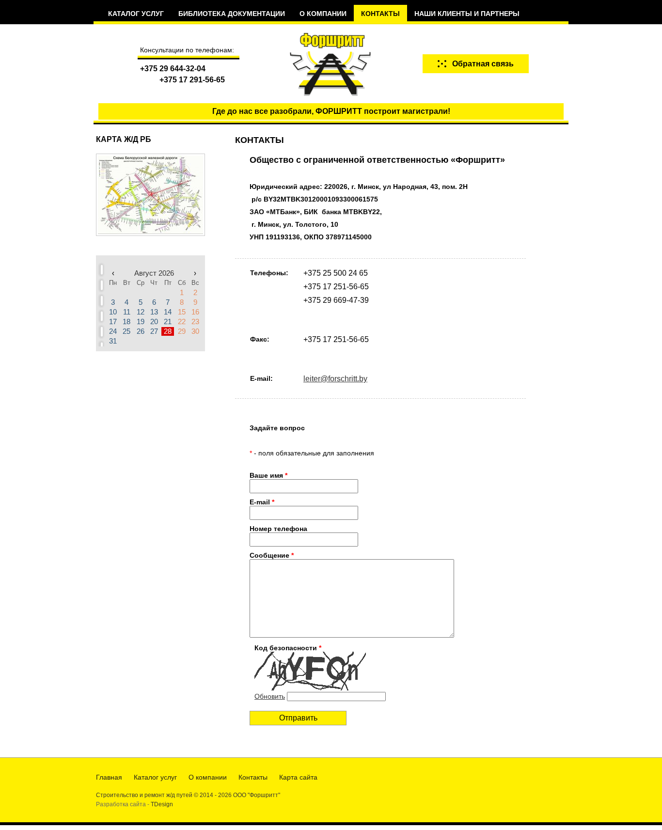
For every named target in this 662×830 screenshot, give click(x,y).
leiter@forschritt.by (335, 379)
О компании (323, 13)
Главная (109, 777)
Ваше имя (268, 475)
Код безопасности (287, 648)
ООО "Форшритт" (256, 795)
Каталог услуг (136, 13)
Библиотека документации (231, 13)
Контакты (380, 13)
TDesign (162, 804)
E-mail (262, 502)
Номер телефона (278, 528)
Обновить (269, 696)
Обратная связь (483, 64)
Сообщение (272, 555)
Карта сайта (298, 777)
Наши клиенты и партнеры (467, 13)
